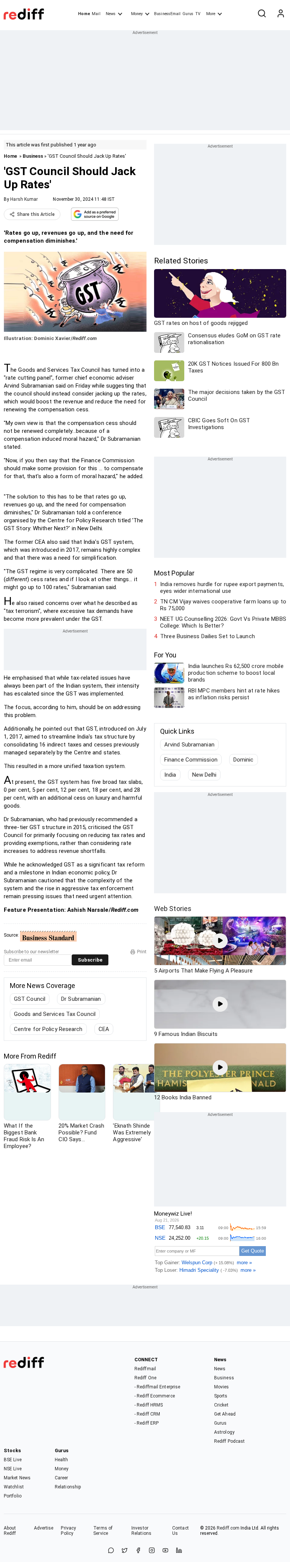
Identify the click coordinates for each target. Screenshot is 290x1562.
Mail (96, 13)
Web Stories (172, 909)
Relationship (68, 1487)
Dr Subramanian (81, 999)
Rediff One (145, 1377)
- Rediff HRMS (148, 1405)
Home (84, 13)
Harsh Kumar (24, 199)
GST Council (29, 999)
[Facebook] (138, 1550)
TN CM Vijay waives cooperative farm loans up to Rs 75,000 (223, 605)
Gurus (188, 13)
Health (61, 1459)
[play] (220, 940)
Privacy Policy (68, 1530)
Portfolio (13, 1496)
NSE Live (13, 1468)
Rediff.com (228, 1528)
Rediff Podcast (229, 1441)
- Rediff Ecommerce (154, 1396)
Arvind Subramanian (189, 744)
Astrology (224, 1432)
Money (137, 13)
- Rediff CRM (147, 1414)
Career (61, 1477)
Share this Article (36, 214)
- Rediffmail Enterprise (157, 1387)
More (210, 13)
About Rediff (10, 1530)
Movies (221, 1387)
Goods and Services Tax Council (55, 1014)
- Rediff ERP (146, 1423)
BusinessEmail (167, 13)
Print (142, 951)
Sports (221, 1396)
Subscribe (90, 960)
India (170, 774)
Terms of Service (103, 1530)
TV (198, 13)
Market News (17, 1477)
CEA (104, 1029)
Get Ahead (225, 1414)
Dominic (243, 759)
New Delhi (204, 774)
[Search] (261, 14)
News (111, 13)
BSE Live (13, 1459)
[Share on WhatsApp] (111, 1550)
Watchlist (14, 1487)
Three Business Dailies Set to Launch (207, 636)
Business (33, 156)
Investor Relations (141, 1530)
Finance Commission (191, 759)
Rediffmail (145, 1368)
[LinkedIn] (179, 1550)
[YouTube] (165, 1550)
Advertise (44, 1528)
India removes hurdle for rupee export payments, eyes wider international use (222, 587)
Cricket (221, 1405)
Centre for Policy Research (48, 1029)
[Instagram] (152, 1550)
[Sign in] (280, 14)
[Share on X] (125, 1550)
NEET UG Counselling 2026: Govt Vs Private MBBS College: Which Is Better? (223, 622)
